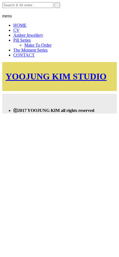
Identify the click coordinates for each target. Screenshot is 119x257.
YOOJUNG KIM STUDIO (56, 76)
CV (16, 30)
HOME (20, 25)
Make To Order (37, 45)
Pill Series (22, 40)
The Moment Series (30, 50)
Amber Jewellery (28, 35)
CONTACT (24, 55)
